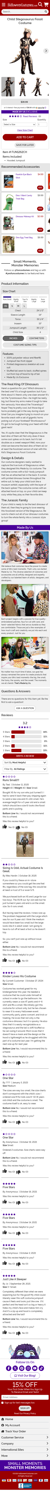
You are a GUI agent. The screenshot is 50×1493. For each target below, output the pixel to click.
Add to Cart (25, 137)
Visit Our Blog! (26, 1375)
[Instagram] (28, 1368)
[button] (46, 4)
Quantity (41, 119)
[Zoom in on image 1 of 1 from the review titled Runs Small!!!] (25, 844)
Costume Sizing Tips (25, 345)
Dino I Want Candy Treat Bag (24, 197)
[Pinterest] (21, 1368)
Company (7, 1443)
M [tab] (18, 306)
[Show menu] (3, 4)
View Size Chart (25, 130)
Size (5, 119)
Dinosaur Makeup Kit (25, 216)
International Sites (12, 1449)
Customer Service (12, 1437)
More (4, 1455)
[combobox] (22, 11)
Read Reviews (30, 116)
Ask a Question (25, 708)
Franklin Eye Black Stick (24, 176)
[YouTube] (34, 1368)
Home (9, 1419)
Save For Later (25, 145)
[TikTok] (41, 1368)
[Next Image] (46, 51)
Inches (13, 338)
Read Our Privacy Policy (25, 1413)
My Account (12, 1425)
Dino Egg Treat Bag (24, 237)
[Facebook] (8, 1368)
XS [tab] (5, 306)
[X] (15, 1368)
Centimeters (36, 338)
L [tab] (24, 306)
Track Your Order (15, 1431)
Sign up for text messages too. (20, 1402)
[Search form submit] (46, 11)
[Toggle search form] (40, 4)
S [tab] (12, 306)
